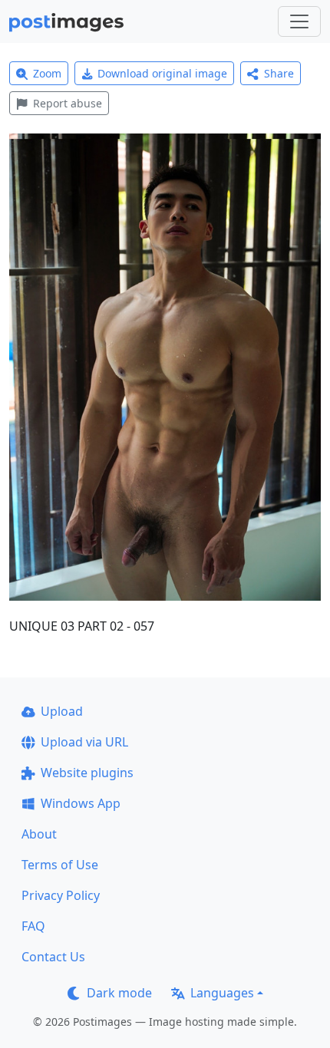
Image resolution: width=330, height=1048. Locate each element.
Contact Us (53, 956)
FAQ (33, 926)
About (39, 834)
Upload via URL (84, 741)
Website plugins (87, 772)
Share (279, 73)
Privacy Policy (60, 895)
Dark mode (119, 992)
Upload (62, 711)
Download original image (162, 73)
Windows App (80, 803)
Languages (222, 992)
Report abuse (67, 103)
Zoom (47, 73)
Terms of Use (59, 864)
